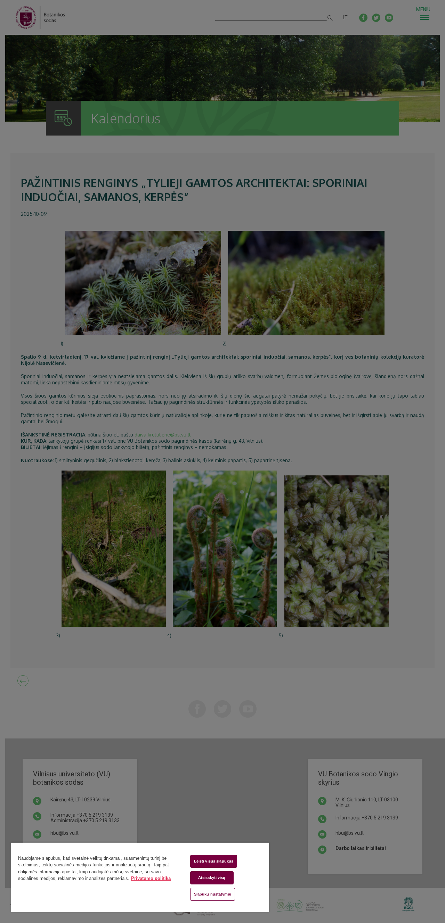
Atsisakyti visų (212, 877)
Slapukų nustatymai (212, 894)
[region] (140, 877)
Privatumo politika (151, 878)
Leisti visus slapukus (213, 861)
